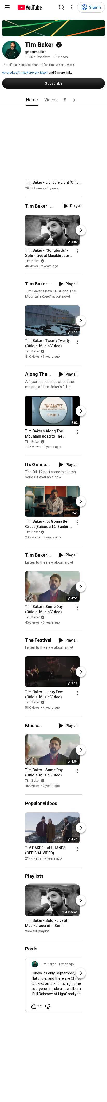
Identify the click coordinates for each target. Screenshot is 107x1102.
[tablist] (53, 100)
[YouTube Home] (29, 7)
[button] (74, 100)
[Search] (61, 7)
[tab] (32, 100)
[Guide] (7, 7)
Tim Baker (32, 261)
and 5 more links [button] (60, 72)
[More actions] (77, 251)
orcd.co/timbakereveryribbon (27, 72)
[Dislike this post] (48, 1006)
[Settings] (72, 7)
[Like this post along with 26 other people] (34, 1006)
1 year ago (66, 964)
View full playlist (37, 931)
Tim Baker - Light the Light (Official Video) (53, 182)
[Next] (81, 230)
